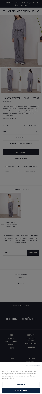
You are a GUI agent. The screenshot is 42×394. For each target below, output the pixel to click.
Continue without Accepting (33, 365)
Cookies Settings (21, 384)
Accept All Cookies (21, 390)
